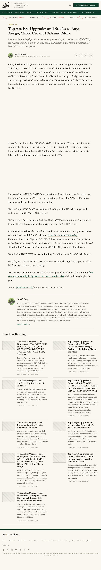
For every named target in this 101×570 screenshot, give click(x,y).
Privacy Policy (70, 549)
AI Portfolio (88, 12)
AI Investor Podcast (87, 5)
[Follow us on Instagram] (20, 558)
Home (4, 549)
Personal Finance (24, 12)
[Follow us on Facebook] (3, 558)
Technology (42, 12)
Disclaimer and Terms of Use (52, 549)
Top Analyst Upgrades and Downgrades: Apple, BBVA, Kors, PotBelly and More (81, 433)
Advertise (5, 553)
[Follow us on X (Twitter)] (8, 558)
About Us (12, 549)
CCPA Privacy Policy (84, 549)
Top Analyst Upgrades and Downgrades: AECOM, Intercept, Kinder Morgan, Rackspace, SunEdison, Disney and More (82, 355)
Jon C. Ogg (21, 54)
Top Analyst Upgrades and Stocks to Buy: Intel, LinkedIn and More (31, 391)
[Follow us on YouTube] (16, 558)
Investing (7, 12)
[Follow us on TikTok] (24, 558)
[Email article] (86, 55)
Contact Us (22, 549)
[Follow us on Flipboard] (29, 558)
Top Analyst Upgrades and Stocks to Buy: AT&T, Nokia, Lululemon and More (30, 433)
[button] (70, 5)
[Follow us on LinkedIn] (12, 558)
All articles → (23, 332)
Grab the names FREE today (62, 235)
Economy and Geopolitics (64, 12)
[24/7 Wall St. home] (5, 5)
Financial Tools (34, 549)
